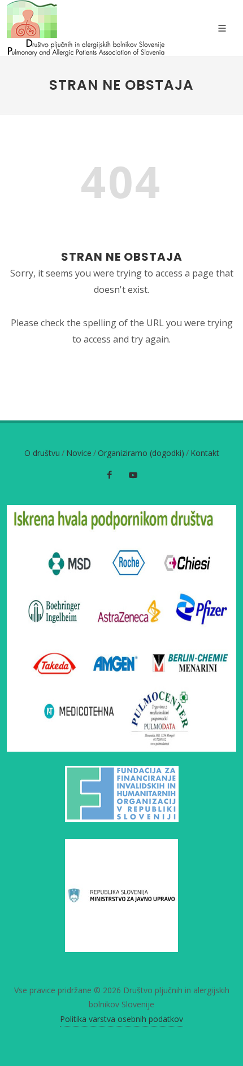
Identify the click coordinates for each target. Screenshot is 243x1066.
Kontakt (204, 453)
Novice (79, 453)
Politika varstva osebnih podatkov (121, 1019)
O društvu (42, 453)
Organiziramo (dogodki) (141, 453)
